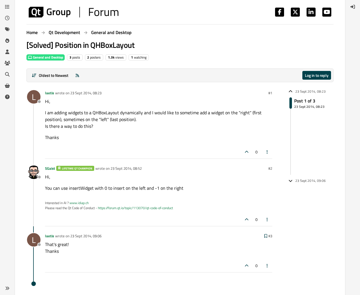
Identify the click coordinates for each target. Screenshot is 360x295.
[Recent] (7, 18)
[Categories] (7, 6)
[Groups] (7, 63)
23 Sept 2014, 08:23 (86, 93)
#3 (270, 236)
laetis (49, 93)
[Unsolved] (7, 96)
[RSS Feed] (77, 75)
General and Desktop (47, 57)
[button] (7, 288)
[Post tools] (267, 152)
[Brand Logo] (73, 12)
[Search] (7, 74)
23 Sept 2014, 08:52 (126, 168)
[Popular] (7, 40)
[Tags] (7, 29)
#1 (270, 93)
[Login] (353, 6)
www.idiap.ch (79, 202)
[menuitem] (353, 6)
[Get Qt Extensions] (7, 85)
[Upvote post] (247, 152)
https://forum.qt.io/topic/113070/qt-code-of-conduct (135, 208)
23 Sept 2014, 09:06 (86, 236)
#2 (270, 168)
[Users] (7, 51)
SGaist (50, 168)
